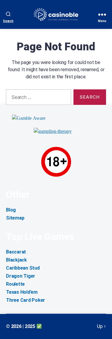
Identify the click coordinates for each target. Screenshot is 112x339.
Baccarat (16, 252)
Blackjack (16, 260)
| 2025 (29, 326)
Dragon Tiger (20, 276)
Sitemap (15, 218)
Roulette (15, 284)
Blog (11, 210)
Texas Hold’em (22, 292)
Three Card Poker (25, 300)
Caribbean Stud (23, 268)
